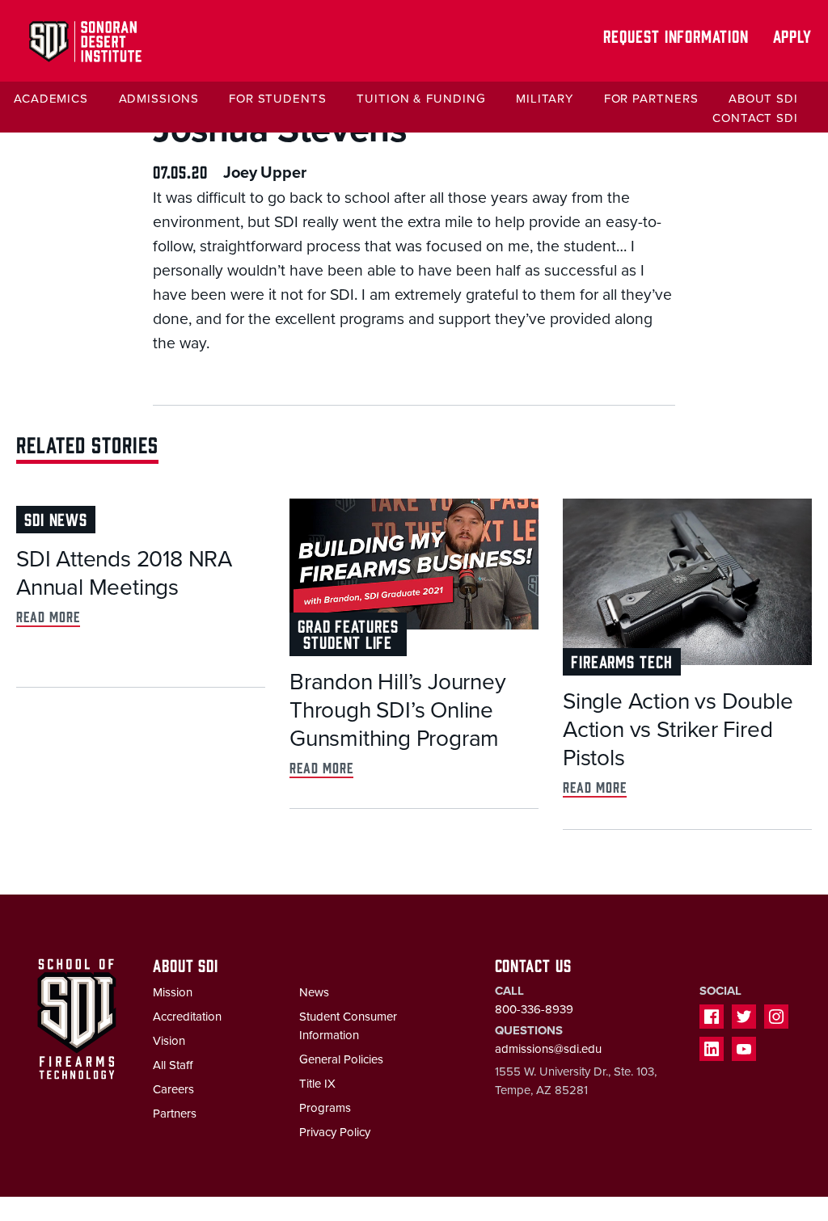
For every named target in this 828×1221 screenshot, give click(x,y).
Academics (51, 98)
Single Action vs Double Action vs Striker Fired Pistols (677, 730)
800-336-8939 (534, 1009)
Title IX (317, 1083)
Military (544, 98)
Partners (174, 1113)
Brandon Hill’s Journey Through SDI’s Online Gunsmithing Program (397, 710)
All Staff (172, 1065)
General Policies (341, 1059)
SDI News (55, 518)
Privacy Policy (334, 1132)
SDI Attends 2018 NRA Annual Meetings (124, 573)
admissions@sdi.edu (548, 1049)
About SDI (763, 98)
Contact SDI (755, 118)
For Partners (651, 98)
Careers (173, 1089)
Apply (793, 35)
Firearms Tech (622, 660)
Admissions (159, 98)
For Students (278, 98)
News (314, 992)
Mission (172, 992)
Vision (169, 1041)
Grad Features (348, 625)
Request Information (675, 35)
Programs (325, 1108)
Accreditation (187, 1016)
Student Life (347, 641)
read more (48, 616)
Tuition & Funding (421, 98)
